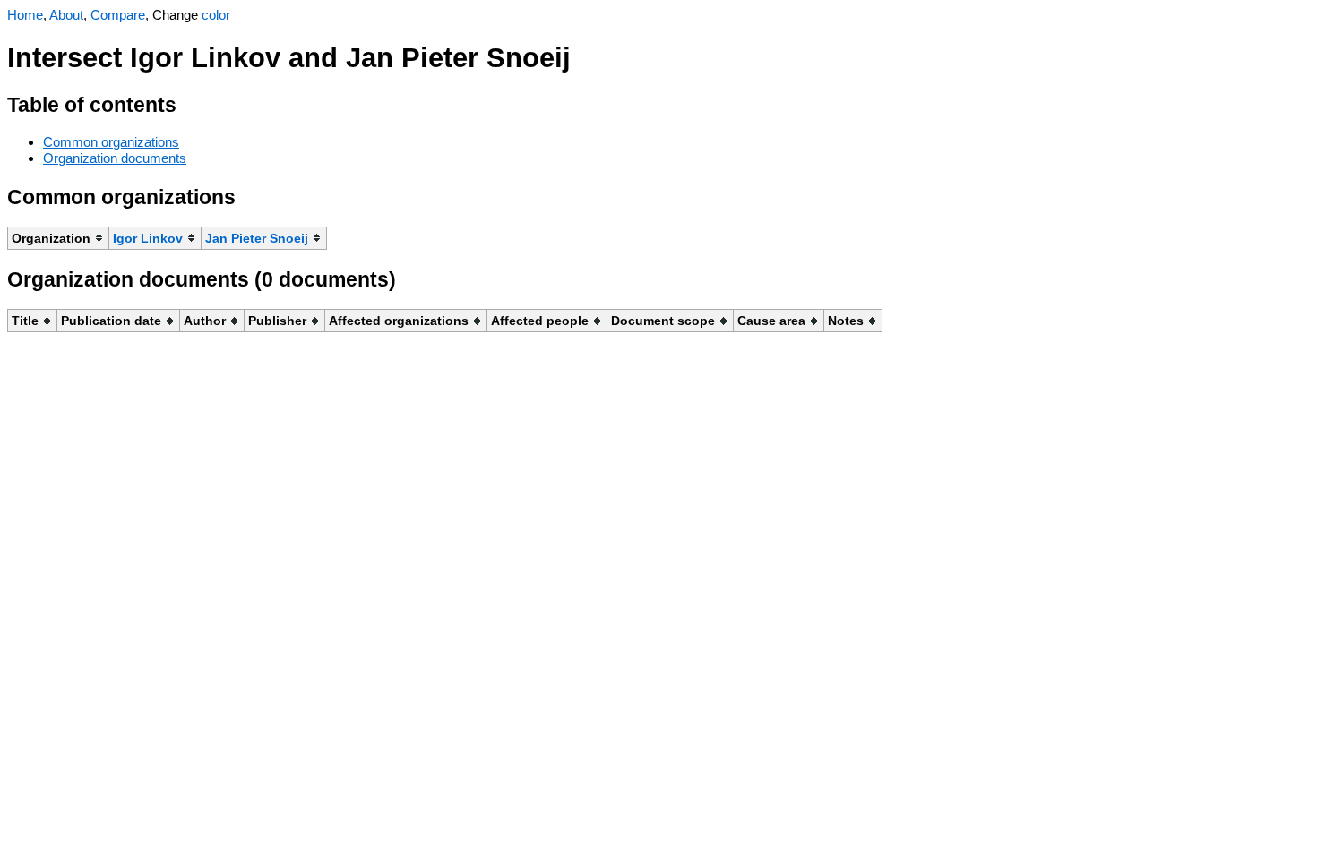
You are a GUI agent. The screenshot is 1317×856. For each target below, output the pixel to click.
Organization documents (114, 158)
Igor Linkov (148, 238)
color (216, 14)
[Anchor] (190, 102)
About (66, 14)
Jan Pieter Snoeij (256, 238)
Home (25, 14)
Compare (117, 14)
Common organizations (111, 142)
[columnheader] (58, 238)
